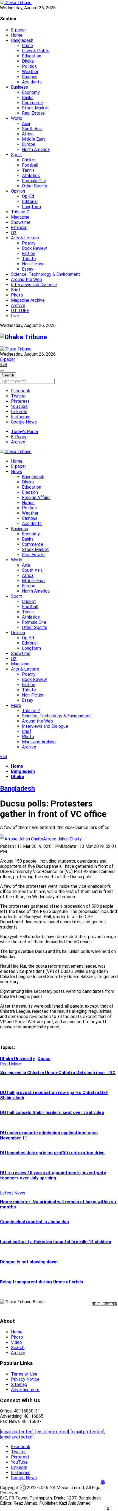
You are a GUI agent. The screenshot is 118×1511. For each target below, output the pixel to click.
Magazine (20, 217)
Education (31, 56)
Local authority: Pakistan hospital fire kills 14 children (55, 1241)
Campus (29, 76)
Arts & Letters (25, 237)
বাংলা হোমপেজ (104, 1303)
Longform (31, 206)
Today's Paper (24, 431)
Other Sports (34, 185)
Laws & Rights (35, 50)
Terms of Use (24, 1374)
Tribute (29, 258)
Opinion (18, 191)
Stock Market (35, 108)
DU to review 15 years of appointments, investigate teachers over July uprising (53, 1175)
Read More (10, 1063)
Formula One (34, 180)
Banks (27, 97)
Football (30, 165)
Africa (27, 134)
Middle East (33, 139)
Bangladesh (22, 40)
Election (30, 492)
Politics (29, 66)
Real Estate (33, 113)
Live (15, 315)
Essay (27, 269)
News (16, 471)
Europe (28, 144)
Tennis (28, 170)
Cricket (29, 160)
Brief (15, 289)
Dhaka (28, 61)
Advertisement (25, 1389)
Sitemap (19, 1384)
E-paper (18, 30)
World (16, 118)
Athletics (31, 175)
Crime (27, 45)
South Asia (32, 128)
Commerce (32, 102)
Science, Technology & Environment (45, 274)
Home (17, 35)
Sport (16, 154)
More (16, 705)
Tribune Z (20, 211)
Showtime (20, 222)
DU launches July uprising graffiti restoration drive (52, 1152)
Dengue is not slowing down (29, 1262)
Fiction (28, 253)
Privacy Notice (25, 1379)
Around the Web (26, 279)
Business (19, 87)
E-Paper (19, 436)
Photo (17, 295)
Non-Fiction (33, 263)
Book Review (34, 248)
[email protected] (16, 1431)
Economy (31, 92)
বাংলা (3, 364)
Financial (19, 227)
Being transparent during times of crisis (41, 1281)
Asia (26, 123)
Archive (18, 305)
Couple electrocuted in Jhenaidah (34, 1221)
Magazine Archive (28, 300)
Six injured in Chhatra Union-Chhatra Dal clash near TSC (58, 1072)
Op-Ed (28, 196)
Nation (28, 502)
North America (36, 149)
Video (16, 1342)
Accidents (32, 82)
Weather (30, 71)
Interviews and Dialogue (34, 284)
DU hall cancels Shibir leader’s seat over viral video (52, 1112)
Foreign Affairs (36, 497)
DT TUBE (20, 310)
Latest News (12, 1193)
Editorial (30, 201)
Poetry (28, 243)
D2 (13, 232)
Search (17, 1347)
